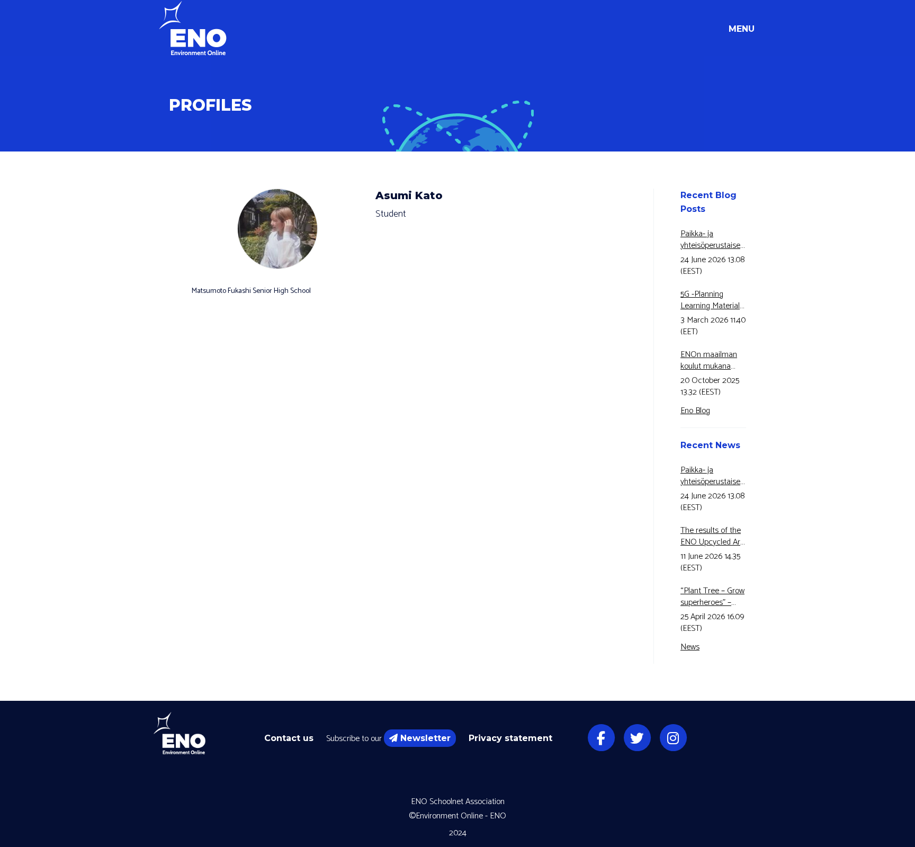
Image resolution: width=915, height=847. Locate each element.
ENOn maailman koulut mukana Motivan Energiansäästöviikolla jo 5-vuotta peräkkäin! (713, 360)
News (689, 647)
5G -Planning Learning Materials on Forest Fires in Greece (711, 300)
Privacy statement (510, 738)
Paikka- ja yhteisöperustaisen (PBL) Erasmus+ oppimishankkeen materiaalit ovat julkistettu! (712, 240)
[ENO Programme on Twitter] (637, 738)
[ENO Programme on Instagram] (673, 738)
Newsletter (425, 738)
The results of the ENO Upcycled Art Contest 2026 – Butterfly (711, 536)
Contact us (288, 738)
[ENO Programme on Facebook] (601, 738)
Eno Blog (695, 411)
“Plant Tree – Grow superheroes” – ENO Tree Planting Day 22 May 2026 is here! (712, 597)
